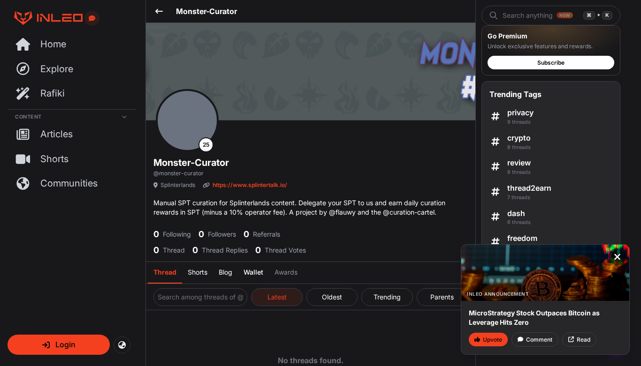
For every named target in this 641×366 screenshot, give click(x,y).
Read (583, 339)
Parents (442, 297)
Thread (164, 272)
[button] (59, 345)
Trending (387, 297)
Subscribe (551, 62)
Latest (277, 297)
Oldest (332, 297)
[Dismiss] (617, 256)
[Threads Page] (45, 18)
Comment (539, 339)
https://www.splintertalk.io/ (250, 184)
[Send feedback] (91, 18)
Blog (225, 272)
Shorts (197, 272)
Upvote (492, 339)
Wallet (253, 272)
